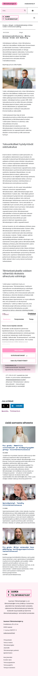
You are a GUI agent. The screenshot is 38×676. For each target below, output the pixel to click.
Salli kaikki (19, 350)
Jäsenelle (7, 648)
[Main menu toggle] (34, 18)
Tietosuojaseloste (9, 662)
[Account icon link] (32, 10)
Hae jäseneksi (8, 657)
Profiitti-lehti (8, 660)
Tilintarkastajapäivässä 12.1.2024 (15, 380)
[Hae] (25, 10)
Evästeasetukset (18, 355)
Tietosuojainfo (8, 665)
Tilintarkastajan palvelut (11, 650)
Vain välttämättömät (19, 361)
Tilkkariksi (15, 411)
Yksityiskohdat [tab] (19, 319)
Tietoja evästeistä (9, 668)
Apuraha (5, 411)
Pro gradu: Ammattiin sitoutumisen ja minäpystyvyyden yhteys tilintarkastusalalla (18, 447)
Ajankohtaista (8, 653)
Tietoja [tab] (31, 319)
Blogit (11, 25)
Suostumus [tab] (7, 319)
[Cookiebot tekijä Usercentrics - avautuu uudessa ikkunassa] (28, 314)
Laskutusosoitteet (9, 633)
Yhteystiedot (8, 640)
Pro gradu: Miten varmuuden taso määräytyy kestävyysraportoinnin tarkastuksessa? (18, 549)
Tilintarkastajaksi (9, 645)
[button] (9, 3)
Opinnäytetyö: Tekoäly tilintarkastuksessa (13, 504)
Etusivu (5, 25)
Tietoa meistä (8, 642)
